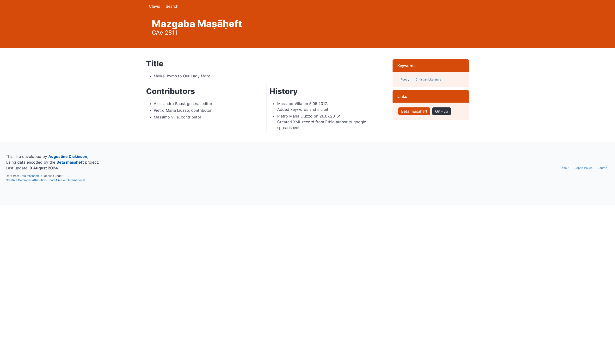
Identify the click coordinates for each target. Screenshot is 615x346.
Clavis (154, 6)
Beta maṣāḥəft (414, 111)
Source (602, 168)
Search (172, 6)
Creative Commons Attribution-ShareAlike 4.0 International (45, 180)
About (565, 168)
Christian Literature (428, 79)
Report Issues (583, 168)
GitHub (441, 111)
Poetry (404, 79)
